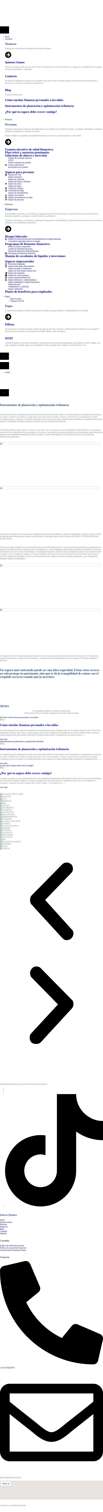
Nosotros (8, 39)
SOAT (9, 338)
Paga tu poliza (15, 299)
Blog (8, 90)
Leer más (3, 739)
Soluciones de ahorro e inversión (26, 155)
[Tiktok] (54, 1206)
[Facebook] (6, 1088)
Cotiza (7, 372)
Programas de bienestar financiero (27, 244)
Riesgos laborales (16, 236)
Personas (8, 119)
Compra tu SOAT (17, 301)
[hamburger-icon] (4, 30)
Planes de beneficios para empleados (28, 291)
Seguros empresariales (19, 261)
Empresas (9, 204)
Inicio (7, 37)
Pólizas (9, 324)
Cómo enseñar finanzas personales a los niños (34, 100)
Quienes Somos (14, 62)
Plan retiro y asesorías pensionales (27, 152)
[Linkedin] (6, 1093)
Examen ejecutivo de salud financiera (29, 149)
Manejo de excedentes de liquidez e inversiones (35, 256)
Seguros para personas (19, 172)
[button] (51, 902)
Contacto (11, 76)
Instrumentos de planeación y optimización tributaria (39, 106)
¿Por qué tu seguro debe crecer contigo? (31, 111)
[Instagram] (6, 1091)
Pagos (7, 296)
